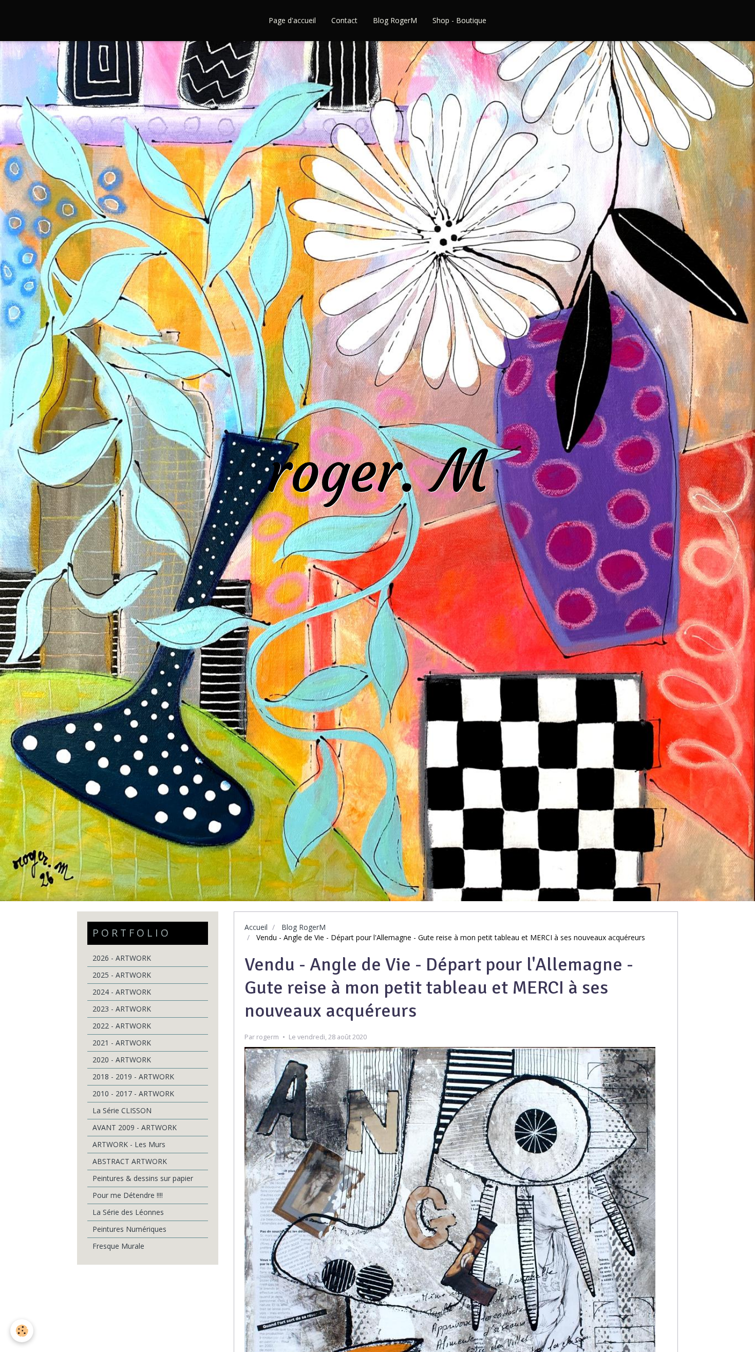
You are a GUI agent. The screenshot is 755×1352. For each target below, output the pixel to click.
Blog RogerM (395, 20)
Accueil (256, 927)
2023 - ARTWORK (121, 1009)
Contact (344, 20)
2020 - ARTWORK (121, 1059)
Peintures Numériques (129, 1229)
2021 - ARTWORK (121, 1043)
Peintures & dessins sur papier (142, 1178)
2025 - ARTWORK (121, 975)
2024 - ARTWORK (121, 992)
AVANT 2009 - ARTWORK (134, 1127)
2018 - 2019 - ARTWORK (133, 1076)
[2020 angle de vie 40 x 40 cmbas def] (449, 1251)
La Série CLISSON (122, 1110)
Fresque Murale (118, 1246)
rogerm (267, 1037)
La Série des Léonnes (128, 1212)
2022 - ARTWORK (121, 1026)
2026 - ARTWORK (121, 958)
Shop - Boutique (459, 20)
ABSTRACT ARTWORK (129, 1161)
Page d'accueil (292, 20)
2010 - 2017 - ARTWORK (133, 1093)
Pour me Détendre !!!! (127, 1195)
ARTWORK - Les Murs (128, 1144)
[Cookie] (21, 1330)
